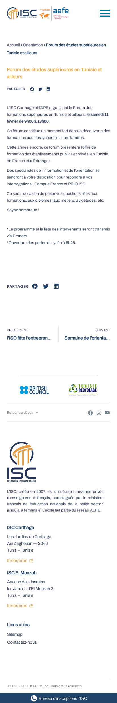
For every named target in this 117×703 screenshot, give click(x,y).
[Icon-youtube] (107, 412)
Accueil (13, 45)
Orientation (33, 45)
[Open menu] (104, 13)
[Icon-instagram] (99, 412)
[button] (32, 89)
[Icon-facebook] (90, 412)
